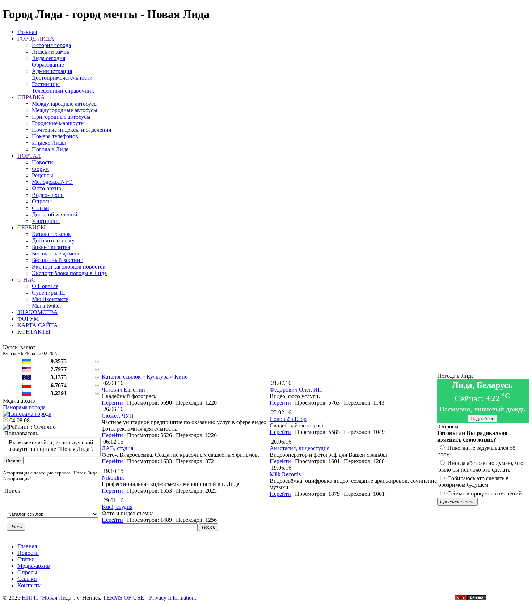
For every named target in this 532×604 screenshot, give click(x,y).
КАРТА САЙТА (37, 325)
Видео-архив (48, 195)
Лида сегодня (48, 58)
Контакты (29, 585)
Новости (42, 162)
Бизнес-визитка (51, 247)
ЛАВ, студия (117, 448)
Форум (40, 169)
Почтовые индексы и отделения (71, 130)
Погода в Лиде (50, 149)
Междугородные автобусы (64, 110)
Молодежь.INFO (52, 182)
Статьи (40, 208)
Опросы (42, 201)
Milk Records (285, 474)
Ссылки (27, 579)
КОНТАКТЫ (33, 332)
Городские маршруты (58, 123)
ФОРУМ (28, 319)
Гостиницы (46, 84)
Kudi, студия (117, 507)
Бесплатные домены (57, 253)
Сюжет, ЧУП (118, 416)
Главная (27, 32)
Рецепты (42, 175)
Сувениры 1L (49, 293)
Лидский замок (50, 51)
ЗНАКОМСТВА (37, 312)
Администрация (52, 71)
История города (51, 45)
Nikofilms (113, 477)
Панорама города (24, 407)
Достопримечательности (62, 78)
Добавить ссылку (53, 240)
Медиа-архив (33, 566)
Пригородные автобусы (61, 117)
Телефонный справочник (63, 91)
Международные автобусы (65, 104)
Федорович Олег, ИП (296, 390)
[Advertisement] (269, 357)
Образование (48, 65)
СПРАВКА (31, 97)
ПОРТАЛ (29, 156)
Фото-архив (46, 188)
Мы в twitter (46, 306)
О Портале (45, 286)
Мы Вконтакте (50, 299)
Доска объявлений (54, 214)
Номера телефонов (55, 136)
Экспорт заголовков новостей (69, 266)
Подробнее (482, 418)
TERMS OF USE (123, 598)
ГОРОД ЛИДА (35, 38)
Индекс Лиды (49, 143)
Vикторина (46, 221)
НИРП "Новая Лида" (48, 598)
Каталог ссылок (51, 234)
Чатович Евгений (123, 390)
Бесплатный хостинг (57, 260)
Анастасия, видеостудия (299, 448)
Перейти (112, 403)
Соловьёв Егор (288, 419)
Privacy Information (172, 598)
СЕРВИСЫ (31, 227)
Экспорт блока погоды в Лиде (69, 273)
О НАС (26, 279)
